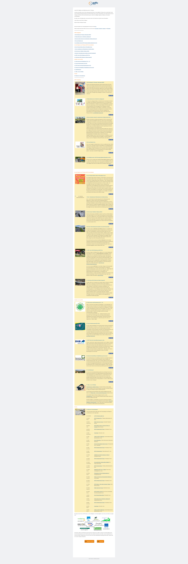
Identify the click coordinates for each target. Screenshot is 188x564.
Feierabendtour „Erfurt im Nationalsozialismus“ (101, 473)
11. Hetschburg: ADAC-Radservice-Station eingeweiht (83, 57)
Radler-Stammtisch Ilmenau (98, 487)
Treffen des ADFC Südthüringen (99, 436)
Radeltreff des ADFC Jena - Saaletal (100, 469)
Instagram (104, 28)
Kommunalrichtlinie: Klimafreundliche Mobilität (101, 462)
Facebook (100, 28)
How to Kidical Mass (97, 440)
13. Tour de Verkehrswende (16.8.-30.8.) (80, 63)
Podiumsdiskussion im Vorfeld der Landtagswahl (102, 498)
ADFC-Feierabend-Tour (98, 418)
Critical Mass (96, 506)
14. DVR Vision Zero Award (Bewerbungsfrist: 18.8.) (82, 65)
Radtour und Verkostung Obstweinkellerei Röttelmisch (102, 476)
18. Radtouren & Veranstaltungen (79, 75)
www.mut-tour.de (100, 275)
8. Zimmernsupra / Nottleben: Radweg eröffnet (81, 51)
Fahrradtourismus (89, 396)
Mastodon (108, 28)
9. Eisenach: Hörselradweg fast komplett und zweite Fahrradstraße (85, 53)
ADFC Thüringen (91, 558)
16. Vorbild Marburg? (77, 69)
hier (95, 26)
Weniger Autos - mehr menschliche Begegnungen (99, 392)
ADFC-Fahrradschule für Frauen (99, 429)
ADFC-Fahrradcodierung (98, 451)
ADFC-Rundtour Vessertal (98, 491)
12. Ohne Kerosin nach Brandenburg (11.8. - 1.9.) (82, 61)
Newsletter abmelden (96, 558)
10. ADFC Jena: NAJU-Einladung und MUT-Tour (82, 55)
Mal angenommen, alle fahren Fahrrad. (92, 386)
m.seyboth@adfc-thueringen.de (98, 112)
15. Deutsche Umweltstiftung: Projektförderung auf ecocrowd (84, 67)
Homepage (96, 28)
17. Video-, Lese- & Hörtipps (78, 71)
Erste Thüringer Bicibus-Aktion (99, 495)
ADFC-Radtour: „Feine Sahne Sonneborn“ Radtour (102, 484)
